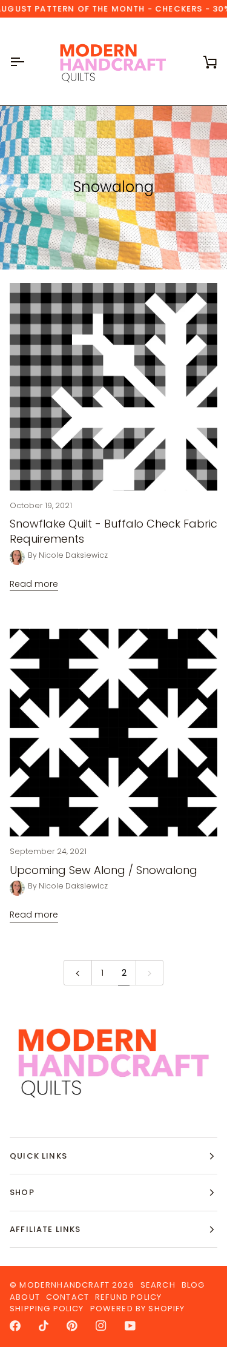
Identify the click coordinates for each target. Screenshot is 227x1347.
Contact (67, 1297)
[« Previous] (77, 972)
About (25, 1297)
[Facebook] (15, 1325)
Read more (34, 584)
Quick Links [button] (38, 1156)
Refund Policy (128, 1297)
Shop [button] (22, 1192)
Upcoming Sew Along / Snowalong (103, 870)
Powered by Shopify (137, 1308)
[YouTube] (130, 1325)
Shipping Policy (47, 1308)
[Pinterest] (72, 1325)
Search (158, 1285)
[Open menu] (28, 61)
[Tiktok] (43, 1325)
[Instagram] (101, 1325)
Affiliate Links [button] (45, 1229)
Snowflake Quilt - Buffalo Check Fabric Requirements (113, 531)
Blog (193, 1285)
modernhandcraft (64, 1285)
